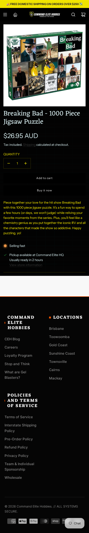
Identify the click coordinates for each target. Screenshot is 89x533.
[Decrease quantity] (9, 163)
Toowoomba (59, 337)
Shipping (29, 145)
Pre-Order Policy (19, 439)
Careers (11, 347)
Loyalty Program (18, 355)
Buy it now (44, 190)
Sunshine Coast (62, 353)
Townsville (58, 361)
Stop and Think (17, 364)
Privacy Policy (17, 456)
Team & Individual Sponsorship (19, 467)
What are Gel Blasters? (15, 375)
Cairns (54, 370)
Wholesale (13, 477)
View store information (25, 265)
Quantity (11, 154)
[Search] (73, 15)
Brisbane (56, 328)
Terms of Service (19, 417)
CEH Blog (12, 339)
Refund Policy (16, 447)
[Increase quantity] (26, 163)
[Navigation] (5, 15)
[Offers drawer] (15, 15)
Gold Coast (58, 345)
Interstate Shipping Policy (20, 428)
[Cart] (83, 15)
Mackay (55, 378)
